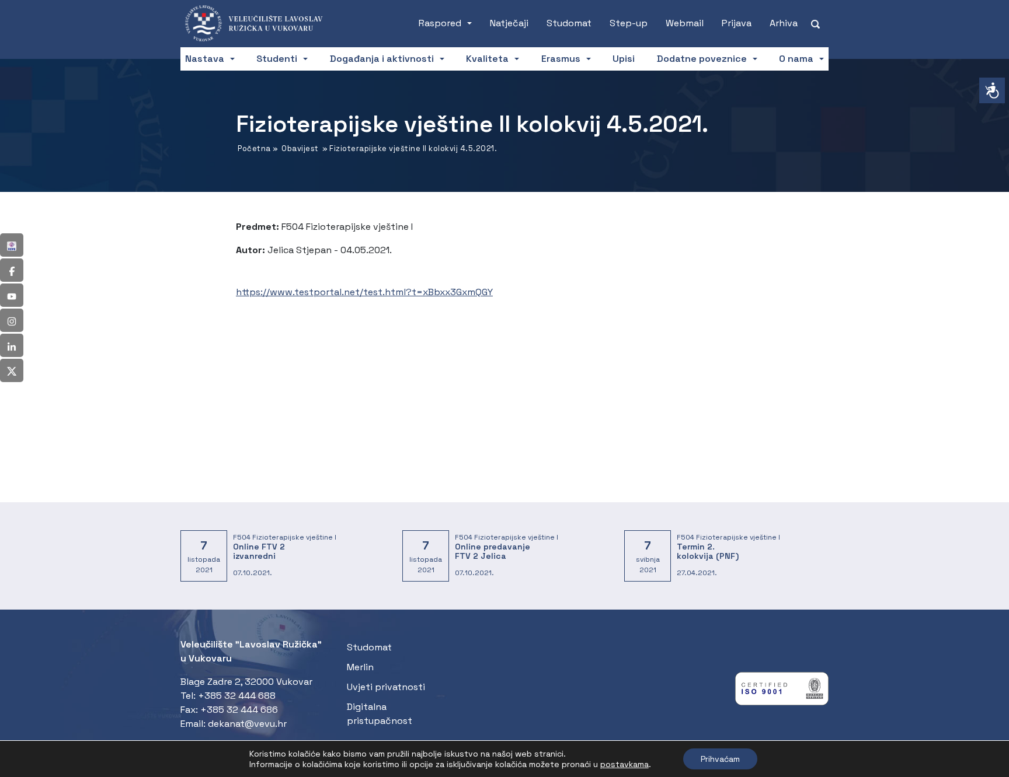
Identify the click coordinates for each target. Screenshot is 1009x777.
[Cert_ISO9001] (782, 691)
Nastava (204, 58)
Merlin (360, 667)
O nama (796, 58)
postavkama (624, 764)
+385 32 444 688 (237, 696)
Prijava (736, 23)
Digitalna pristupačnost (379, 714)
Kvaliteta (487, 58)
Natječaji (509, 23)
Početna (254, 148)
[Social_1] (11, 245)
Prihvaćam (720, 759)
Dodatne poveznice (702, 58)
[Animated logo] (261, 23)
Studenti (276, 58)
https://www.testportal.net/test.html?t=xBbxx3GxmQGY (364, 292)
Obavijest (300, 148)
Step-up (629, 23)
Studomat (569, 23)
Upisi (624, 58)
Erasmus (560, 58)
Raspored (440, 23)
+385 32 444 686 (239, 710)
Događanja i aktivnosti (382, 58)
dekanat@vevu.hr (247, 724)
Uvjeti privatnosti (386, 687)
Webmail (685, 23)
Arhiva (784, 23)
